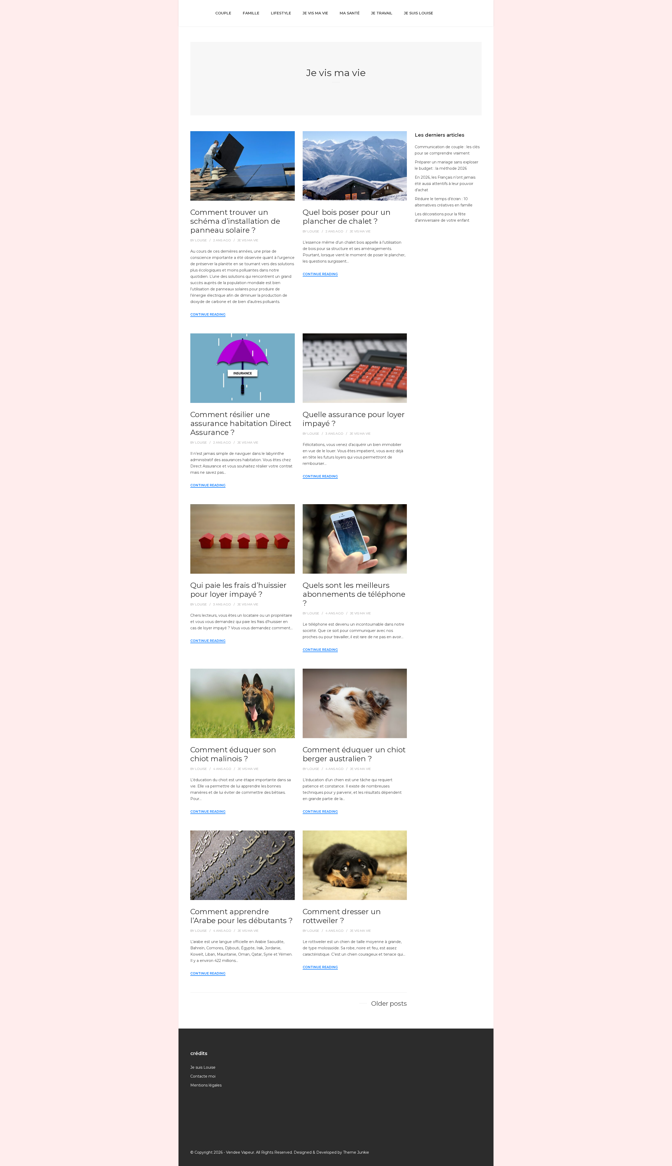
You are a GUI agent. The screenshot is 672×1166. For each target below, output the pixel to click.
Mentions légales (206, 1085)
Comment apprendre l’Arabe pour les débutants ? (241, 916)
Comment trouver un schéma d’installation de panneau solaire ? (235, 221)
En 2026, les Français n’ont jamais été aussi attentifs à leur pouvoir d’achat (445, 183)
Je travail (381, 13)
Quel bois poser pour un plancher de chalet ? (347, 217)
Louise (201, 240)
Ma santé (350, 13)
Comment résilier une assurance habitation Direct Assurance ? (240, 423)
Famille (251, 13)
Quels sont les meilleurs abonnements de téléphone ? (354, 594)
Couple (223, 13)
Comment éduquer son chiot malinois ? (233, 754)
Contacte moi (203, 1076)
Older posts (389, 1003)
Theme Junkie (356, 1152)
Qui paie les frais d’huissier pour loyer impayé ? (238, 590)
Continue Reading (207, 314)
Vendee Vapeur (240, 1152)
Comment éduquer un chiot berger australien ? (354, 754)
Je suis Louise (418, 13)
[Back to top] (667, 1161)
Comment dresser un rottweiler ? (342, 916)
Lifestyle (281, 13)
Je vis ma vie (315, 13)
